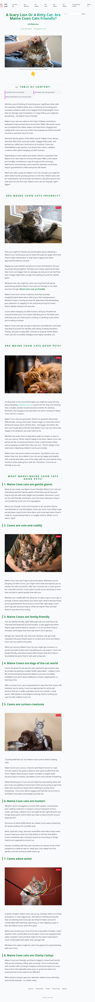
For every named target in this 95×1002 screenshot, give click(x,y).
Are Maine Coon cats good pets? (45, 92)
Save (59, 207)
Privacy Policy (39, 989)
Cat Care (45, 5)
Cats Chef (5, 5)
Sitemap (64, 989)
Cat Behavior (26, 5)
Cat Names (65, 5)
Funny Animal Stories (76, 5)
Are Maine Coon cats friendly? (15, 92)
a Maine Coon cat (25, 405)
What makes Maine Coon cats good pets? (18, 97)
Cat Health (55, 5)
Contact (48, 989)
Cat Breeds (37, 5)
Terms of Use (56, 989)
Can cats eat (14, 5)
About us (89, 5)
